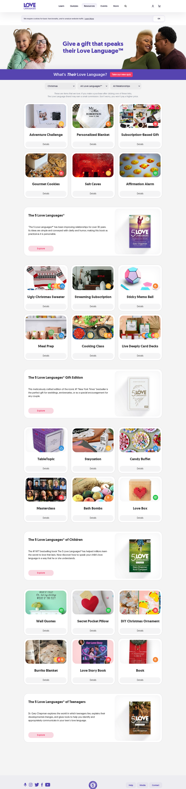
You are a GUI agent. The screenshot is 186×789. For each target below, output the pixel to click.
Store (116, 6)
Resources (89, 6)
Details (46, 144)
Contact (155, 785)
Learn (61, 6)
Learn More (89, 18)
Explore (41, 248)
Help (131, 785)
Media (142, 785)
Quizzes (74, 6)
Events (104, 6)
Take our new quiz (121, 74)
